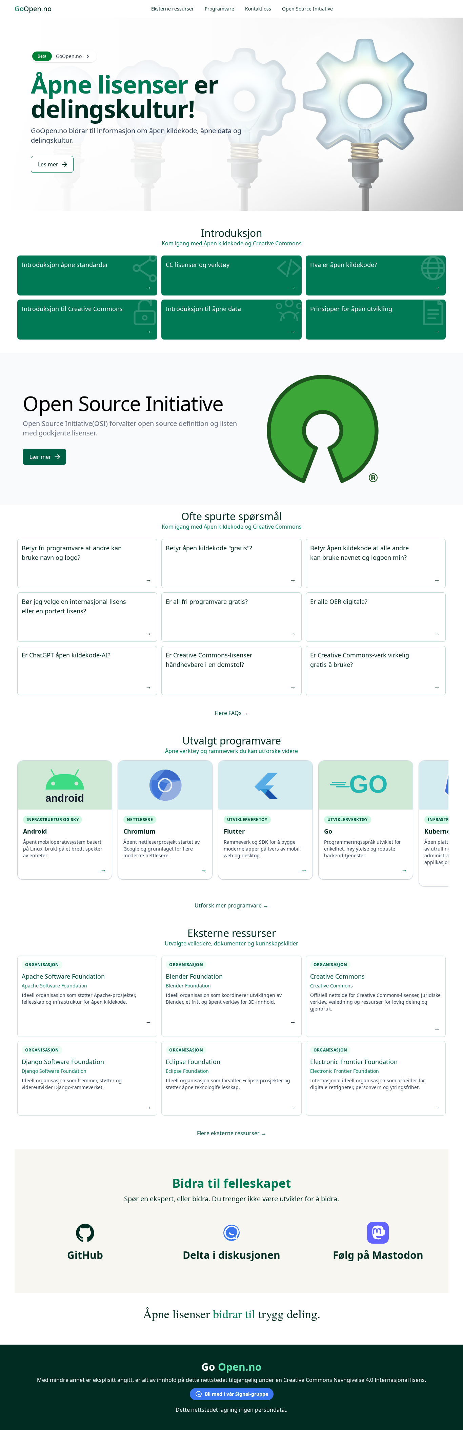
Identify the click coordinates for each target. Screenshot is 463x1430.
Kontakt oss (258, 8)
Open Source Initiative (307, 8)
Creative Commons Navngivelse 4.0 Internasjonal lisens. (354, 1380)
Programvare (219, 8)
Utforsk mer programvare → (231, 905)
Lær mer (40, 457)
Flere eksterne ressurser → (231, 1133)
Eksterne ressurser (172, 8)
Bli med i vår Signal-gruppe (236, 1394)
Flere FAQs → (231, 713)
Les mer (48, 164)
